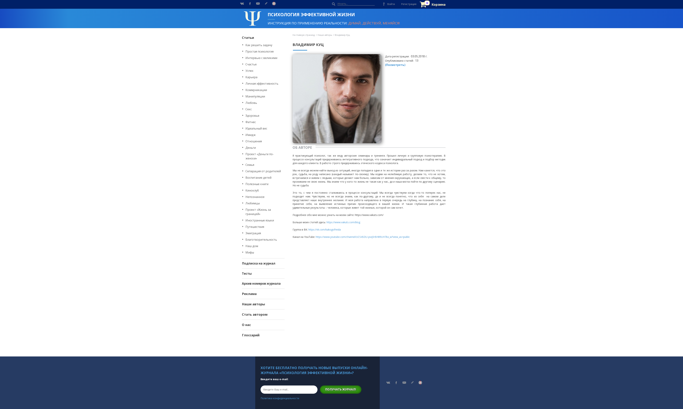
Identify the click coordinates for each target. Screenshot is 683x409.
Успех (249, 71)
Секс (248, 109)
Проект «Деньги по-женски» (259, 156)
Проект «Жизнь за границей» (258, 212)
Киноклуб (252, 190)
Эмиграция (253, 233)
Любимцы (252, 203)
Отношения (253, 141)
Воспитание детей (258, 178)
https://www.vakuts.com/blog (343, 222)
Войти (391, 4)
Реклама (249, 294)
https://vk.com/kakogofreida (324, 229)
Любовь (251, 103)
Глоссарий (251, 335)
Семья (249, 165)
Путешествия (254, 227)
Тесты (247, 273)
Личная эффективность (261, 84)
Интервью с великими (261, 58)
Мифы (249, 252)
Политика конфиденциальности (280, 398)
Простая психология (259, 51)
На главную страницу (304, 35)
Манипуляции (255, 96)
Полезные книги (256, 184)
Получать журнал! (340, 389)
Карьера (251, 77)
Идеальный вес (256, 128)
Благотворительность (261, 240)
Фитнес (250, 122)
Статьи (248, 37)
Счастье (251, 64)
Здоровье (252, 116)
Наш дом (251, 246)
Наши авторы (253, 304)
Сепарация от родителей (263, 171)
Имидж (250, 135)
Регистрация (408, 4)
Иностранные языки (259, 220)
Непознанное (254, 197)
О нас (246, 325)
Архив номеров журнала (261, 283)
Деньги (250, 148)
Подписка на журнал (258, 263)
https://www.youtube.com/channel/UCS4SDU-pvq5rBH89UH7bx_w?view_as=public (363, 237)
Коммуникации (256, 90)
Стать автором (255, 314)
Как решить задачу (258, 45)
